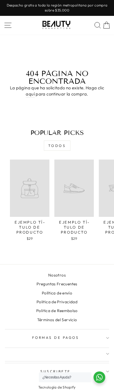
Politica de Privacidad (57, 301)
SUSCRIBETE (55, 371)
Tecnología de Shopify (57, 387)
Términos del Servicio (57, 319)
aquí (30, 94)
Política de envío (57, 293)
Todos (57, 145)
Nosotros (57, 275)
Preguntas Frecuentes (57, 284)
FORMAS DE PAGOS (55, 337)
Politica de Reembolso (57, 310)
